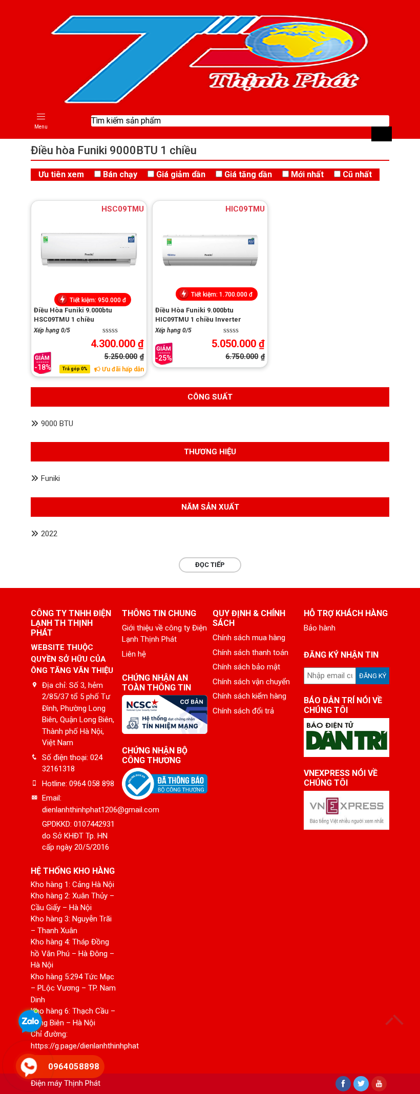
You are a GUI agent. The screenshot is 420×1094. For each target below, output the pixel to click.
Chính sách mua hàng (249, 637)
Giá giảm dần (180, 174)
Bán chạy (120, 174)
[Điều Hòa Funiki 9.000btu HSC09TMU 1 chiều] (89, 249)
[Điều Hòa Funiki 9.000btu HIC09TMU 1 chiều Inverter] (210, 249)
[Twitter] (361, 1083)
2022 (49, 533)
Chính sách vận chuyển (251, 681)
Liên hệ (134, 654)
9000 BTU (57, 423)
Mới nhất (307, 174)
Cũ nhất (357, 174)
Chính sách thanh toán (250, 652)
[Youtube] (379, 1083)
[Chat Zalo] (30, 1023)
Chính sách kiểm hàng (249, 696)
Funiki (50, 478)
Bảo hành (319, 628)
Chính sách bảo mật (246, 666)
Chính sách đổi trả (243, 711)
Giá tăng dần (248, 174)
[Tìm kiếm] (381, 134)
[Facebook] (343, 1083)
